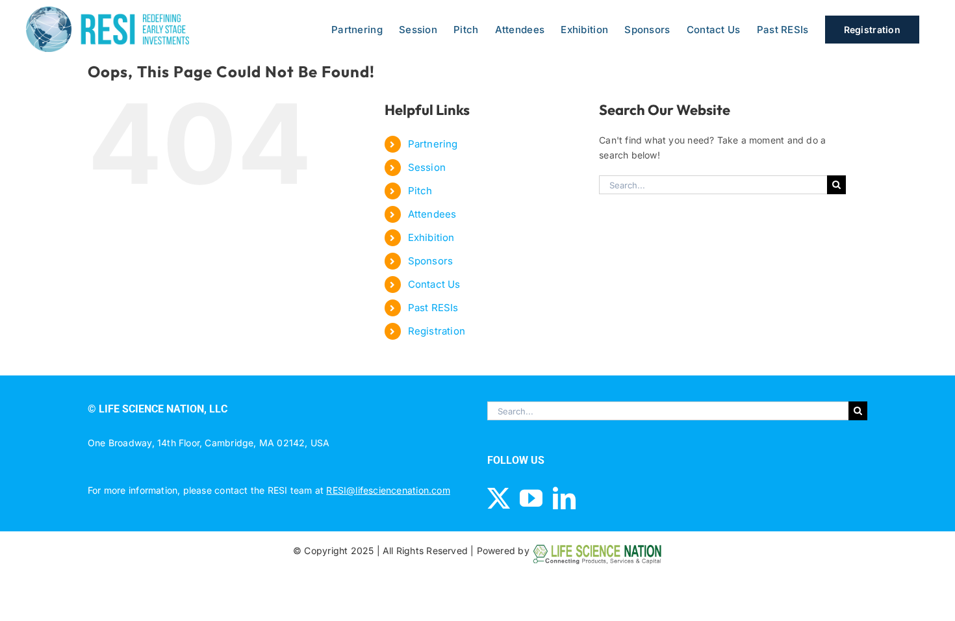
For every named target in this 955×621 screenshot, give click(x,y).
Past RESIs (433, 307)
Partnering (433, 144)
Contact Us (434, 284)
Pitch (420, 190)
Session (427, 167)
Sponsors (430, 261)
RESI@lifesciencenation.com (388, 490)
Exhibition (431, 237)
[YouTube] (531, 498)
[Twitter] (498, 498)
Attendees (432, 214)
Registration (437, 331)
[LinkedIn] (564, 498)
